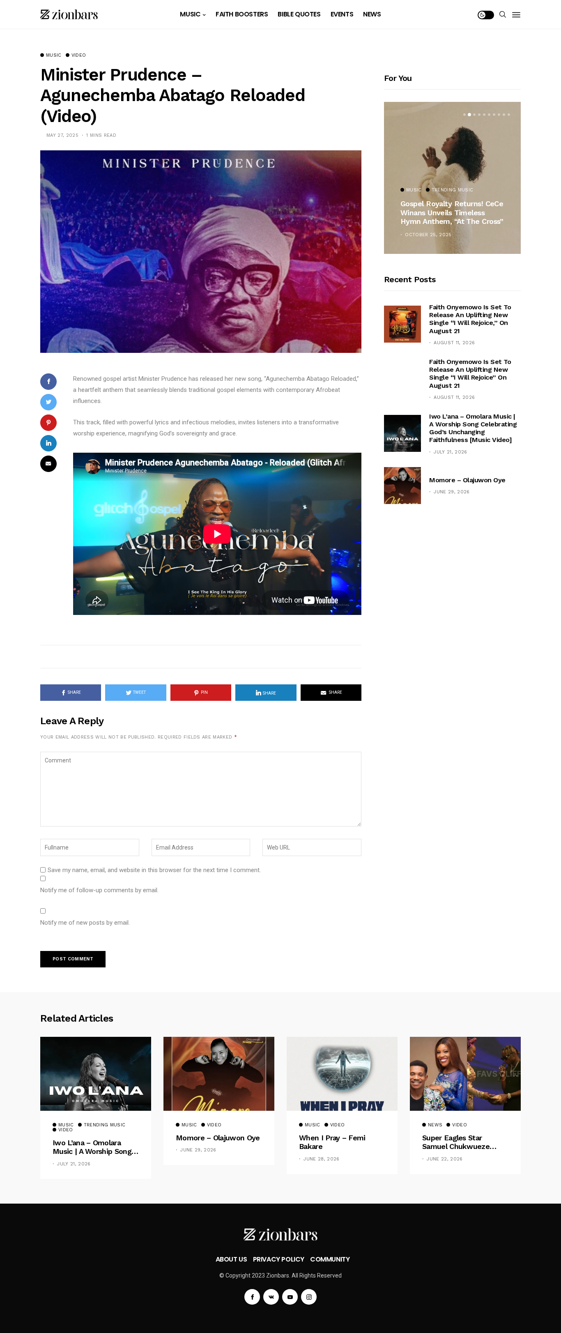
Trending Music (453, 190)
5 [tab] (484, 114)
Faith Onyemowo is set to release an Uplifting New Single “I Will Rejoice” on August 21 (470, 373)
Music (190, 14)
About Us (231, 1259)
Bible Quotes (299, 14)
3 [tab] (474, 114)
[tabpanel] (452, 178)
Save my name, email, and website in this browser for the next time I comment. (154, 870)
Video (78, 55)
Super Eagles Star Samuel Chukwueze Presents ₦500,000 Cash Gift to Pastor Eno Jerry (463, 1142)
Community (329, 1259)
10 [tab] (509, 114)
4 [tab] (479, 114)
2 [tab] (469, 114)
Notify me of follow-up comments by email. (99, 890)
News (372, 14)
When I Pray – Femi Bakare (332, 1142)
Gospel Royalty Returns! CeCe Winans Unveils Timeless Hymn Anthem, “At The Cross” (452, 212)
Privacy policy (278, 1259)
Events (342, 14)
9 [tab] (504, 114)
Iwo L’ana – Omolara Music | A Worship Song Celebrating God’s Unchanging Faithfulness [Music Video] (473, 428)
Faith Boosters (242, 14)
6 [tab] (489, 114)
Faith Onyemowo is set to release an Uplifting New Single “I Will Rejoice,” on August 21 (470, 319)
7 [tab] (494, 114)
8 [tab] (499, 114)
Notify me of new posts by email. (85, 922)
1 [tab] (464, 114)
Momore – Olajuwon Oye (467, 480)
